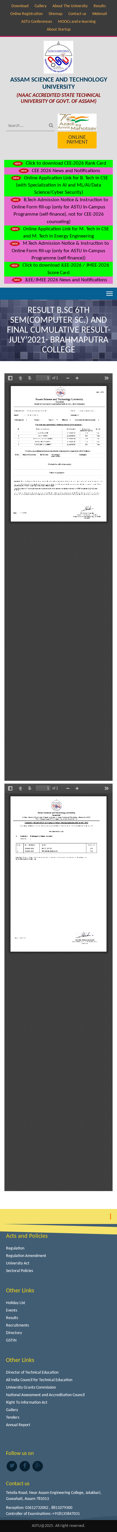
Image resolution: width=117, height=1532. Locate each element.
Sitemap (55, 14)
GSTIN (11, 1340)
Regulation (15, 1248)
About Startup (58, 29)
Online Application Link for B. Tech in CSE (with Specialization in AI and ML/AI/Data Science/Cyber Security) (62, 185)
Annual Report (18, 1425)
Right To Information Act (26, 1402)
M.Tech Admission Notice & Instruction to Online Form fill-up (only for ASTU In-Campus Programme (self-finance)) (60, 251)
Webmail (99, 14)
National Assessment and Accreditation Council (45, 1395)
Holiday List (15, 1303)
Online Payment (77, 140)
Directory (14, 1333)
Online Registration (26, 14)
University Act (17, 1263)
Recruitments (17, 1325)
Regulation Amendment (26, 1256)
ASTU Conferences (36, 21)
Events (11, 1310)
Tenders (12, 1417)
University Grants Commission (31, 1387)
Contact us (77, 14)
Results (100, 6)
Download (19, 6)
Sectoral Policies (19, 1271)
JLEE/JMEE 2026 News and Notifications (65, 280)
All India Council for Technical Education (39, 1380)
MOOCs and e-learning (77, 21)
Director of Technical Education (32, 1372)
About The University (70, 6)
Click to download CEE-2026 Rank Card (65, 163)
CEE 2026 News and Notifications (65, 170)
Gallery (40, 6)
